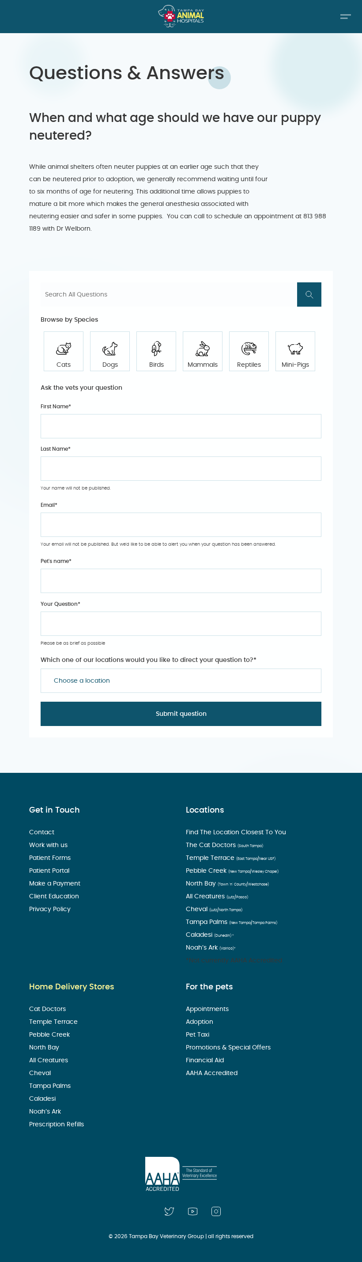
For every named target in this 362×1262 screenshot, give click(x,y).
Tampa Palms (231, 922)
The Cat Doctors (224, 845)
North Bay (227, 884)
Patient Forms (50, 858)
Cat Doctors (48, 1009)
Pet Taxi (198, 1035)
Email (49, 505)
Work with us (49, 845)
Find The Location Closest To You (237, 832)
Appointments (208, 1009)
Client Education (55, 896)
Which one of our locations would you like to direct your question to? (148, 660)
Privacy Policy (50, 909)
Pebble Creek (232, 871)
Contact (42, 832)
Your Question (60, 604)
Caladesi (210, 935)
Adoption (200, 1022)
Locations (205, 810)
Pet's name (56, 561)
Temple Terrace (230, 858)
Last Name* (56, 449)
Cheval (214, 909)
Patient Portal (50, 871)
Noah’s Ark (211, 948)
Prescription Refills (57, 1124)
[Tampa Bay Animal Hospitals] (181, 16)
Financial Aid (206, 1060)
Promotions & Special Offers (229, 1048)
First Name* (56, 406)
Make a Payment (55, 884)
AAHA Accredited (212, 1073)
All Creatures (217, 896)
